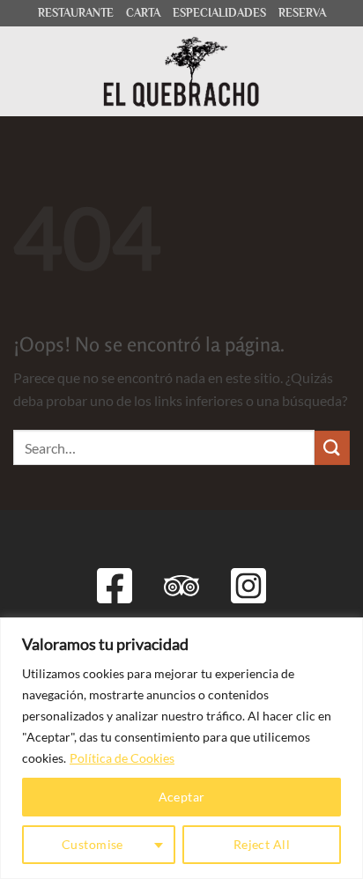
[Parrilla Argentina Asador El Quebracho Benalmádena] (182, 71)
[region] (181, 748)
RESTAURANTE (76, 12)
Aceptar (182, 796)
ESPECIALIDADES (219, 12)
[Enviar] (332, 448)
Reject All (261, 844)
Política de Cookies (122, 757)
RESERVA (302, 12)
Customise (92, 844)
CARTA (143, 12)
